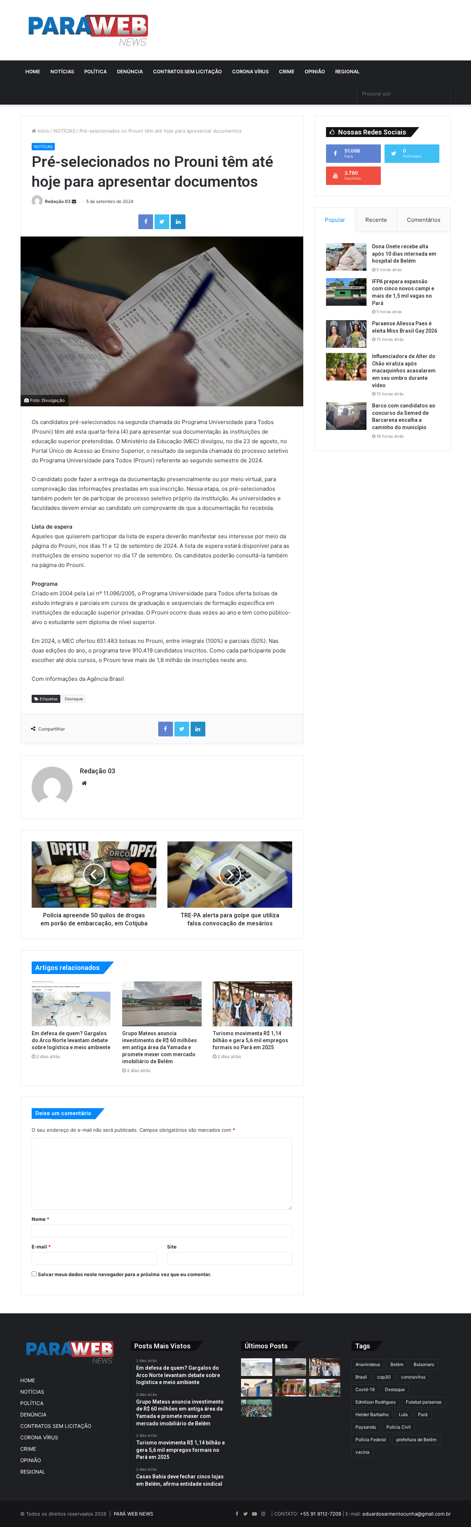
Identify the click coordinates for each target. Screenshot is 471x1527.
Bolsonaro (424, 1364)
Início (42, 131)
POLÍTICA (95, 71)
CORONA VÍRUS (250, 71)
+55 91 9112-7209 (320, 1514)
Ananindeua (367, 1364)
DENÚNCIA (130, 71)
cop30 (384, 1377)
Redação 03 (58, 201)
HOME (32, 71)
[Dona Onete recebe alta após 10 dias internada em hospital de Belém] (346, 257)
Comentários (423, 219)
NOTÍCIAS (62, 71)
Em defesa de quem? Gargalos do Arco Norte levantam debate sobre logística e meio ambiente (71, 1040)
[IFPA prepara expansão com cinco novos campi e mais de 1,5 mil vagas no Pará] (346, 292)
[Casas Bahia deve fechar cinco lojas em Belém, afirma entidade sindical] (256, 1388)
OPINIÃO (315, 71)
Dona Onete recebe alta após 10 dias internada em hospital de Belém (404, 254)
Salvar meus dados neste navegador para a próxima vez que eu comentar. (124, 1274)
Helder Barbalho (372, 1414)
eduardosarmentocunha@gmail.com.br (406, 1514)
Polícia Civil (398, 1427)
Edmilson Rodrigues (375, 1402)
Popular (335, 219)
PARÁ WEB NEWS (133, 1514)
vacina (362, 1452)
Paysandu (365, 1427)
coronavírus (413, 1377)
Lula (403, 1414)
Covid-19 (365, 1389)
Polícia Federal (370, 1439)
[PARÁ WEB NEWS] (88, 30)
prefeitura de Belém (416, 1439)
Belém (396, 1364)
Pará (423, 1414)
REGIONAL (347, 71)
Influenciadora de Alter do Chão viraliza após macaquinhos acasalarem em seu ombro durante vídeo (404, 370)
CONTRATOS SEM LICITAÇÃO (187, 71)
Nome (40, 1219)
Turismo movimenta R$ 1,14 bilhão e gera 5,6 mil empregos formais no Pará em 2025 (250, 1040)
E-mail (41, 1247)
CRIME (286, 71)
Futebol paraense (424, 1402)
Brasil (361, 1377)
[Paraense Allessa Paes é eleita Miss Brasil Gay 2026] (346, 334)
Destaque (74, 698)
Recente (376, 219)
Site (172, 1247)
